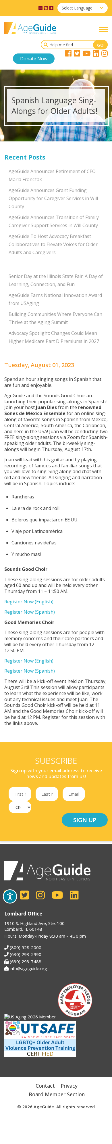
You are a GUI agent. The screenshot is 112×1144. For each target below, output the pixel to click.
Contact (45, 1085)
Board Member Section (57, 1094)
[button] (103, 29)
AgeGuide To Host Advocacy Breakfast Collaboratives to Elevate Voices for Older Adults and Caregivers (53, 244)
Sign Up (84, 820)
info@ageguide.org (28, 968)
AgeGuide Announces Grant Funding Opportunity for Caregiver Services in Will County (53, 198)
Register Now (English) (28, 601)
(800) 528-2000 (25, 947)
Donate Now (33, 58)
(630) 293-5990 (25, 954)
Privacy (69, 1085)
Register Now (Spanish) (29, 612)
